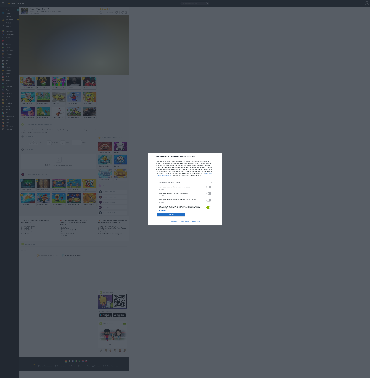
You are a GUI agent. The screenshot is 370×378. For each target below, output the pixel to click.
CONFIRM (171, 214)
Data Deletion (174, 221)
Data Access (185, 221)
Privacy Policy (196, 221)
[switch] (208, 187)
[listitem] (185, 183)
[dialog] (185, 189)
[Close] (218, 156)
